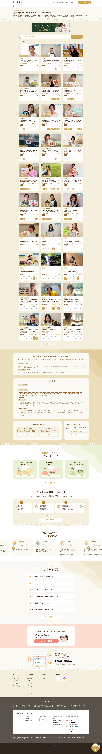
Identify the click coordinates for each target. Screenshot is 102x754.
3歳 (47, 403)
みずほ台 (54, 412)
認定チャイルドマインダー (47, 402)
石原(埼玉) (30, 410)
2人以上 (70, 402)
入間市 (38, 393)
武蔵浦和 (59, 412)
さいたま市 (21, 392)
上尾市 (20, 393)
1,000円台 (79, 402)
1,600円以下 (21, 403)
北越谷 (49, 410)
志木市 (45, 393)
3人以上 (74, 402)
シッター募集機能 (58, 496)
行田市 (37, 392)
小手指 (65, 410)
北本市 (65, 393)
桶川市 (57, 393)
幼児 (70, 403)
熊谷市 (29, 392)
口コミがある (32, 405)
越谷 (62, 410)
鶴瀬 (19, 412)
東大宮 (38, 412)
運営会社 (14, 737)
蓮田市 (81, 393)
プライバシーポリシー (52, 737)
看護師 (60, 402)
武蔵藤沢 (64, 412)
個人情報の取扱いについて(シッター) (28, 737)
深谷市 (81, 392)
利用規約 (19, 737)
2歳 (44, 403)
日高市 (32, 395)
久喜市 (61, 393)
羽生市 (73, 392)
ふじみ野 (50, 412)
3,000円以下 (34, 403)
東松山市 (60, 392)
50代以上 (21, 405)
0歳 (39, 403)
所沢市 (44, 392)
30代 (76, 403)
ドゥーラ (56, 402)
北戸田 (53, 410)
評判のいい (26, 405)
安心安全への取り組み (63, 2)
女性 (66, 402)
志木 (80, 410)
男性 (63, 402)
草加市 (23, 393)
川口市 (33, 392)
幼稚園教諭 (29, 402)
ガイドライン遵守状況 (61, 737)
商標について (26, 738)
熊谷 (59, 410)
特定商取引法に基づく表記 (17, 738)
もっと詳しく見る (51, 617)
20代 (73, 403)
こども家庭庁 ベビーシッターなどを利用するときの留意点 (76, 737)
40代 (79, 403)
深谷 (46, 412)
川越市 (25, 392)
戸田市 (34, 393)
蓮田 (35, 412)
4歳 (49, 403)
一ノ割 (35, 410)
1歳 (42, 403)
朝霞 (22, 410)
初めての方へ (55, 2)
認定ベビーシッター (37, 402)
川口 (42, 410)
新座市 (53, 393)
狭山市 (69, 392)
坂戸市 (20, 395)
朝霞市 (42, 393)
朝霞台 (25, 410)
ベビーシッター (42, 15)
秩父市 (40, 392)
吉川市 (36, 395)
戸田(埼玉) (26, 412)
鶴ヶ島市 (28, 395)
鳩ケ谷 (24, 413)
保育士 (24, 402)
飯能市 (48, 392)
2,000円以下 (28, 403)
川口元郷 (81, 412)
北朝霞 (45, 410)
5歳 (52, 403)
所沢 (22, 412)
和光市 (49, 393)
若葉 (72, 412)
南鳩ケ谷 (20, 413)
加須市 (52, 392)
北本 (56, 410)
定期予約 (20, 402)
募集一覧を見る (51, 519)
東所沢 (42, 412)
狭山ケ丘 (73, 410)
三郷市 (77, 393)
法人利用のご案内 (73, 2)
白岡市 (45, 395)
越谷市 (27, 393)
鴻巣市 (77, 392)
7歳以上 (58, 403)
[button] (44, 515)
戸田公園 (31, 412)
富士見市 (73, 393)
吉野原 (68, 412)
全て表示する (21, 397)
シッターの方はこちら (84, 2)
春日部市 (65, 392)
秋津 (19, 410)
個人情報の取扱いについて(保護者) (42, 737)
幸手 (69, 410)
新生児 (62, 403)
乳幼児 (66, 403)
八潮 (28, 413)
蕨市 (31, 393)
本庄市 (56, 392)
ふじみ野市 (41, 395)
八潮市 (68, 393)
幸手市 (23, 395)
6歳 (55, 403)
